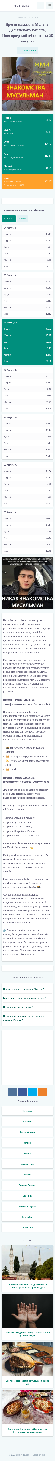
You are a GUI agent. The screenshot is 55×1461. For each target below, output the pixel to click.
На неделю (8, 219)
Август (22, 219)
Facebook (22, 1092)
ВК (12, 1092)
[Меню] (49, 5)
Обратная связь (39, 1455)
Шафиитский (29, 50)
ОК (42, 1092)
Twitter (32, 1092)
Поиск (40, 5)
